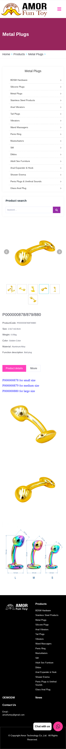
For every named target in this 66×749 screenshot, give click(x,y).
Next (59, 251)
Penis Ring (40, 648)
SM (37, 658)
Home (6, 54)
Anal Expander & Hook (46, 672)
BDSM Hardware (43, 610)
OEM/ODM (8, 697)
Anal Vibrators (42, 629)
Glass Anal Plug (42, 689)
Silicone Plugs (42, 624)
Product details (14, 368)
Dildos (38, 667)
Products (19, 54)
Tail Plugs (40, 634)
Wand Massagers (43, 643)
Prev (6, 251)
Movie (33, 368)
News (38, 697)
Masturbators (41, 653)
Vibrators (39, 639)
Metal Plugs (35, 54)
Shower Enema (42, 677)
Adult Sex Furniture (44, 662)
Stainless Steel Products (46, 615)
